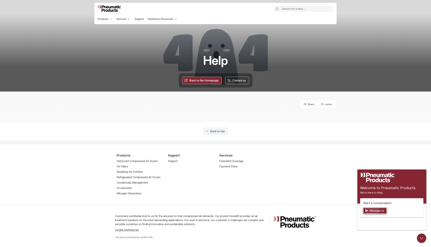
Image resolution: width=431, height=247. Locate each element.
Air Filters (122, 166)
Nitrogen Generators (129, 193)
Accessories (124, 188)
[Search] (277, 9)
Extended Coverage (231, 161)
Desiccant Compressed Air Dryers (137, 161)
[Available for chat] (421, 238)
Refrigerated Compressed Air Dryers (138, 177)
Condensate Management (132, 182)
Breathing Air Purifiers (130, 171)
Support (173, 161)
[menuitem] (105, 19)
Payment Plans (228, 166)
